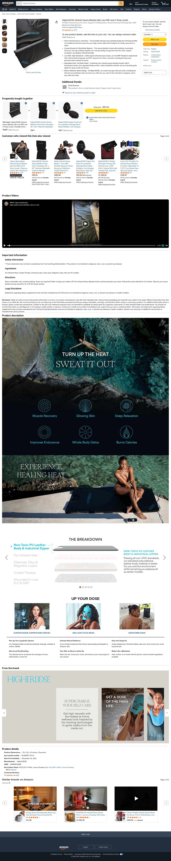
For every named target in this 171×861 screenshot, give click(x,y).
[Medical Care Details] (28, 9)
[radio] (4, 21)
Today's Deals (95, 9)
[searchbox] (70, 3)
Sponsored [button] (5, 783)
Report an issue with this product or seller (80, 93)
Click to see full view (33, 72)
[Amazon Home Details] (160, 9)
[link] (43, 110)
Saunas (38, 14)
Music (144, 9)
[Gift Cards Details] (118, 9)
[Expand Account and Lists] (148, 4)
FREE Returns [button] (67, 37)
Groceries (72, 9)
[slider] (81, 245)
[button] (4, 9)
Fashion (128, 9)
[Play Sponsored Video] (85, 799)
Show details (93, 121)
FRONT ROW (155, 52)
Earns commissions (21, 202)
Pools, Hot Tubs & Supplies (26, 14)
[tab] (80, 587)
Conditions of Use (56, 854)
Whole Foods (83, 9)
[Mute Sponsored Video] (54, 808)
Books (105, 9)
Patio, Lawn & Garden (9, 14)
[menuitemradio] (163, 245)
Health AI (12, 9)
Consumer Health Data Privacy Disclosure (87, 854)
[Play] (4, 245)
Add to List (148, 72)
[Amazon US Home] (63, 848)
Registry (137, 9)
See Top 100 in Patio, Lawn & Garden (59, 767)
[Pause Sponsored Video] (54, 804)
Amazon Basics (36, 9)
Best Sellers (49, 9)
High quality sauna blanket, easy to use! (24, 205)
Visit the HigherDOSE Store (72, 27)
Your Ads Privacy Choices (111, 854)
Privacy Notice (68, 854)
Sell (122, 9)
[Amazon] (8, 3)
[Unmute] (167, 245)
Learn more (116, 88)
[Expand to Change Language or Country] (132, 4)
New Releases (61, 9)
